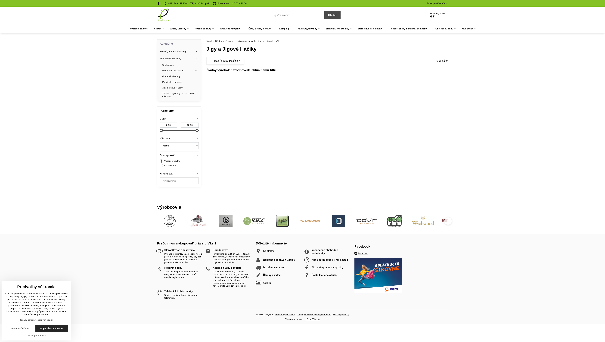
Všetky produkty (172, 161)
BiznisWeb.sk (313, 319)
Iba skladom (170, 165)
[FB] (159, 3)
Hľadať (332, 15)
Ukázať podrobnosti (36, 335)
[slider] (161, 130)
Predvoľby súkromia (285, 314)
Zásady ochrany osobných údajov (314, 314)
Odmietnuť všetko (19, 328)
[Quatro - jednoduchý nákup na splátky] (378, 292)
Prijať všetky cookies (51, 328)
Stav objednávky (341, 314)
